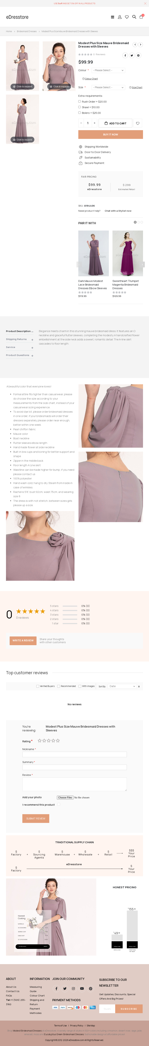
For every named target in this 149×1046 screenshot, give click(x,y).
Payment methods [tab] (66, 1000)
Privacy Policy (76, 1025)
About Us (11, 986)
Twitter (132, 55)
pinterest (90, 988)
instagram (73, 988)
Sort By (102, 686)
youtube (82, 988)
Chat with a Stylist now (118, 210)
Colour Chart (37, 995)
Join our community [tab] (68, 979)
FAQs (9, 995)
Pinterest (138, 55)
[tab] (19, 332)
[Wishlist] (127, 17)
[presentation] (142, 264)
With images (88, 686)
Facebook (125, 55)
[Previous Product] (135, 44)
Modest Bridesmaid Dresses (27, 1030)
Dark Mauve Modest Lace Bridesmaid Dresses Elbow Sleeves (92, 284)
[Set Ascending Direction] (139, 686)
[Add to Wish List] (137, 123)
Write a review (23, 640)
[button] (135, 222)
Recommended (68, 686)
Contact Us (12, 991)
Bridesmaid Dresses (27, 31)
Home (9, 31)
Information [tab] (39, 979)
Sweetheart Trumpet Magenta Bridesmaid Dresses (125, 284)
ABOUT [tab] (11, 979)
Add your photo (32, 797)
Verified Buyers (47, 686)
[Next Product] (140, 44)
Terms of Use (60, 1025)
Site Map (91, 1025)
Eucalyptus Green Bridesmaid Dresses (64, 1034)
